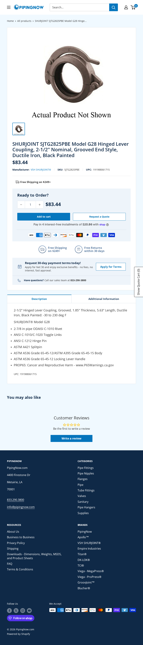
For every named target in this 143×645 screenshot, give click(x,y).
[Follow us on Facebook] (9, 610)
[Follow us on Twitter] (16, 610)
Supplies (83, 513)
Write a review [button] (71, 438)
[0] (133, 7)
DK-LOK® (84, 560)
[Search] (113, 7)
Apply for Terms (110, 266)
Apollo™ (83, 537)
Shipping (12, 548)
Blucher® (84, 588)
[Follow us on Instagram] (22, 610)
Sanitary (83, 502)
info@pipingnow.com (21, 507)
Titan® (82, 554)
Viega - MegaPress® (91, 571)
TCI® (81, 565)
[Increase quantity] (39, 204)
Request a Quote (99, 216)
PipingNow (85, 532)
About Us (13, 532)
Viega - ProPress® (89, 577)
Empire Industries (89, 548)
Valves (82, 496)
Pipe (80, 485)
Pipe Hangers (86, 507)
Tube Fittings (86, 490)
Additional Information (103, 299)
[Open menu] (8, 7)
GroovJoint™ (86, 582)
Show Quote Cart (138, 282)
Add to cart (44, 216)
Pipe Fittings (86, 468)
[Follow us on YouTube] (29, 610)
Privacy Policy (16, 543)
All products (24, 21)
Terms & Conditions (20, 569)
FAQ (9, 564)
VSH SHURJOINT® (41, 169)
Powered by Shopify (18, 634)
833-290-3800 (78, 280)
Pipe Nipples (86, 473)
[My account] (126, 7)
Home (10, 21)
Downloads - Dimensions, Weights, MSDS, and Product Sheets (34, 556)
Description (39, 299)
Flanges (83, 479)
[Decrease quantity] (21, 204)
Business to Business (21, 537)
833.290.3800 (15, 500)
